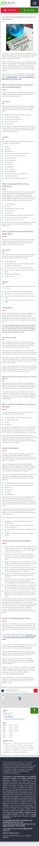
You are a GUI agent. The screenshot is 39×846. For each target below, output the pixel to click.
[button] (19, 698)
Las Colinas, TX (22, 764)
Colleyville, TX (8, 769)
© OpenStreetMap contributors (33, 707)
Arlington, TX (24, 767)
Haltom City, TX (9, 771)
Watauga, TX (16, 773)
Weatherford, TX (16, 767)
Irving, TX (12, 765)
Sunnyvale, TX (28, 765)
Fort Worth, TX (22, 769)
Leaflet (23, 707)
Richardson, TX (20, 765)
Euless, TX (15, 769)
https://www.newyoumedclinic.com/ (15, 719)
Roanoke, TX (8, 767)
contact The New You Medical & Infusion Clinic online (18, 78)
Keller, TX (15, 771)
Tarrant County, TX (8, 764)
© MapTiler (26, 707)
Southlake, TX (8, 773)
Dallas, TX (7, 765)
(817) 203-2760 (9, 717)
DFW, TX (15, 764)
